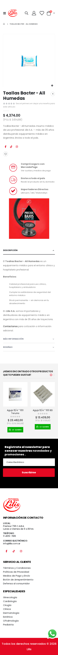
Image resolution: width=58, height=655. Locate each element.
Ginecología (10, 597)
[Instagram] (16, 147)
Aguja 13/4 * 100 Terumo (15, 412)
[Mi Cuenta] (34, 13)
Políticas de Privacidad (16, 571)
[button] (52, 85)
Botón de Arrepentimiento (18, 579)
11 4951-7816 (9, 536)
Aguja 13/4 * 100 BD (43, 410)
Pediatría (8, 624)
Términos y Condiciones (17, 568)
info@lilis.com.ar (11, 543)
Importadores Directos (34, 189)
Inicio (4, 24)
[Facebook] (5, 147)
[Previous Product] (53, 94)
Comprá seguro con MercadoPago (33, 165)
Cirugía (7, 605)
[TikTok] (11, 147)
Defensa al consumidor (16, 583)
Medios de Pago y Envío (16, 575)
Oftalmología (11, 620)
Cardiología (10, 601)
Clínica (7, 609)
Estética (8, 616)
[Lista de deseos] (41, 13)
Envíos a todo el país (33, 178)
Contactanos (10, 326)
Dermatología (11, 613)
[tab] (29, 250)
